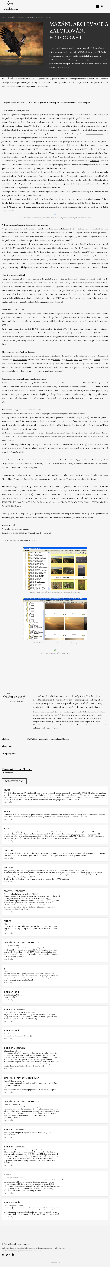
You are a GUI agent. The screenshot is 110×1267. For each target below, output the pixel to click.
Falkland (104, 184)
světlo (10, 363)
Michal (8, 867)
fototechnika (54, 739)
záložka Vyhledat (19, 367)
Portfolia (40, 252)
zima (76, 359)
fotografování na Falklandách (17, 417)
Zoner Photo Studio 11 (11, 533)
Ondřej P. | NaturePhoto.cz (21, 942)
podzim (69, 359)
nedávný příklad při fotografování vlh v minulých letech (34, 267)
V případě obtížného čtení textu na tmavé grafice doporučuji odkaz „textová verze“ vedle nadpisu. (46, 102)
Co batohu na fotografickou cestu (15, 529)
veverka (56, 359)
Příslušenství (20, 17)
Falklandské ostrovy (69, 229)
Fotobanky (86, 248)
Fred (7, 790)
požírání (97, 359)
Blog (3, 17)
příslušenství (65, 739)
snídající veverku (20, 359)
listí (80, 359)
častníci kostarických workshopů (89, 199)
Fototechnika (11, 17)
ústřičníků (94, 160)
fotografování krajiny (94, 133)
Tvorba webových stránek (55, 1263)
